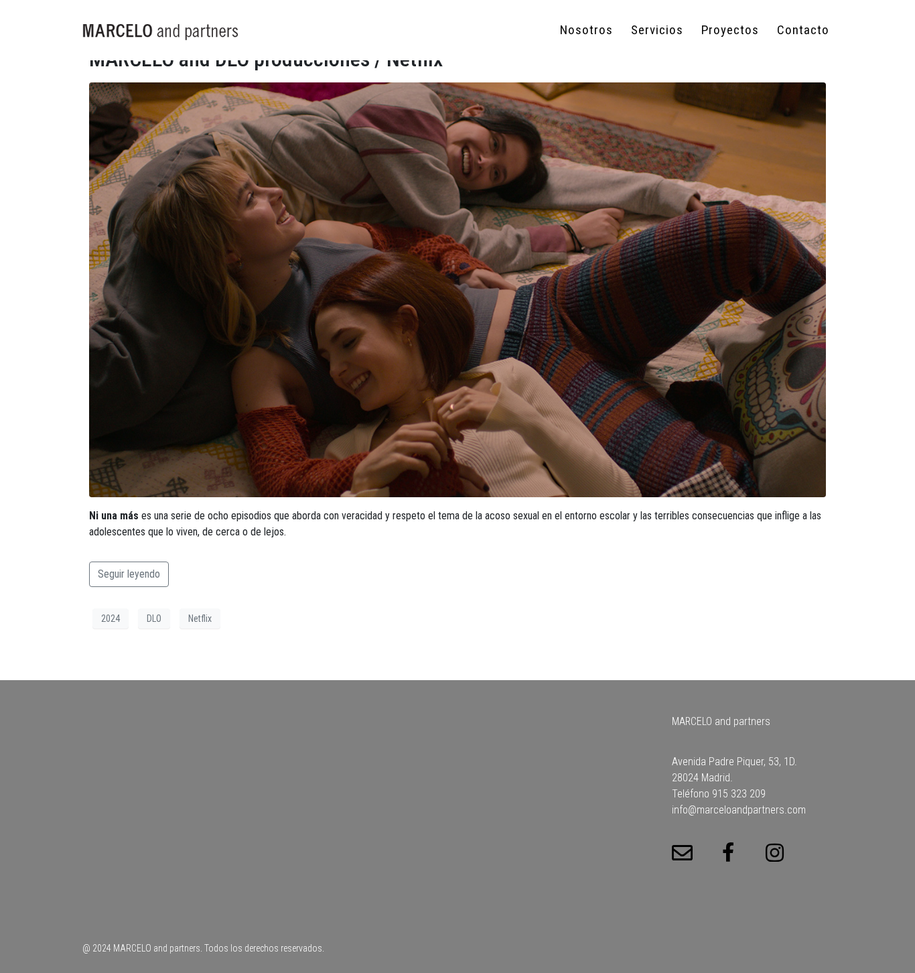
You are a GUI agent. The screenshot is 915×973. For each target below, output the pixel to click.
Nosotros (586, 30)
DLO (154, 618)
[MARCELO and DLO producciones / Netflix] (457, 289)
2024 (110, 618)
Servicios (657, 30)
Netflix (200, 618)
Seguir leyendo (129, 574)
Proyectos (730, 30)
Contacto (803, 30)
